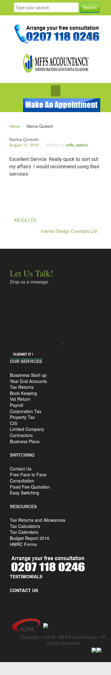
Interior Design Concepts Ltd (69, 231)
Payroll (16, 405)
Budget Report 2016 (29, 538)
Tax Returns (22, 387)
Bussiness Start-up (28, 375)
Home (14, 126)
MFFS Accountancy (78, 637)
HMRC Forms (23, 544)
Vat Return (20, 399)
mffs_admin (77, 145)
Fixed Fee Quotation (30, 487)
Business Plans (24, 441)
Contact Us (20, 469)
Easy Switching (24, 493)
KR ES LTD (25, 220)
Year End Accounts (28, 381)
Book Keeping (23, 393)
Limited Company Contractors (27, 432)
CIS (13, 423)
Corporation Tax (25, 411)
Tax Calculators (25, 526)
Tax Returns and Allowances (37, 520)
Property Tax (22, 417)
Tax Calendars (24, 532)
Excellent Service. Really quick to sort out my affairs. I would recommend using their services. (54, 166)
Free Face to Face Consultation (28, 477)
